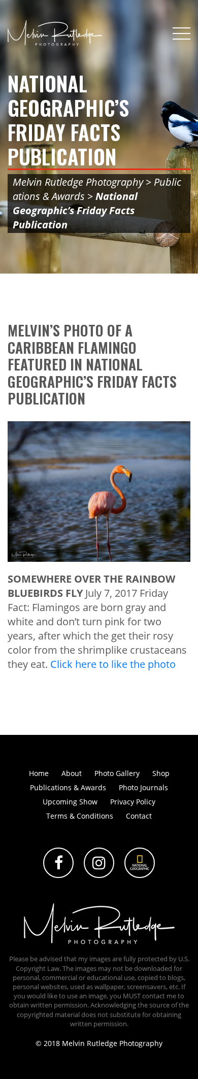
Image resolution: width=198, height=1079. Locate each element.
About (71, 773)
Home (39, 773)
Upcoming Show (70, 801)
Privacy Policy (132, 801)
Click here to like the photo (113, 664)
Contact (139, 816)
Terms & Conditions (79, 816)
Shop (161, 773)
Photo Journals (143, 787)
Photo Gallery (117, 773)
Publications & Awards (68, 787)
